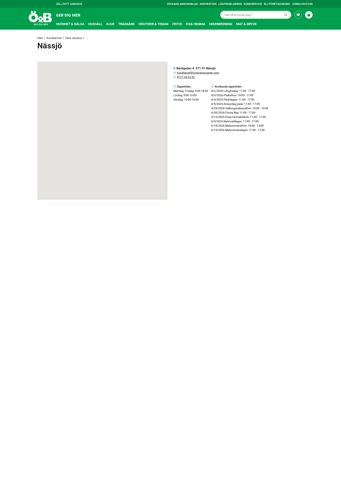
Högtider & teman (153, 24)
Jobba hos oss (302, 4)
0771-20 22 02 (186, 77)
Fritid (177, 24)
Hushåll (95, 24)
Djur (110, 24)
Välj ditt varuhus (69, 4)
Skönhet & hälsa (70, 24)
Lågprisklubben (230, 4)
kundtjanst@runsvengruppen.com (198, 72)
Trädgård (126, 24)
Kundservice (253, 4)
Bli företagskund (277, 4)
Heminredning (220, 24)
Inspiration (208, 4)
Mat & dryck (246, 24)
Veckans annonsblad (182, 4)
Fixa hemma (195, 24)
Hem (40, 38)
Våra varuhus (73, 38)
